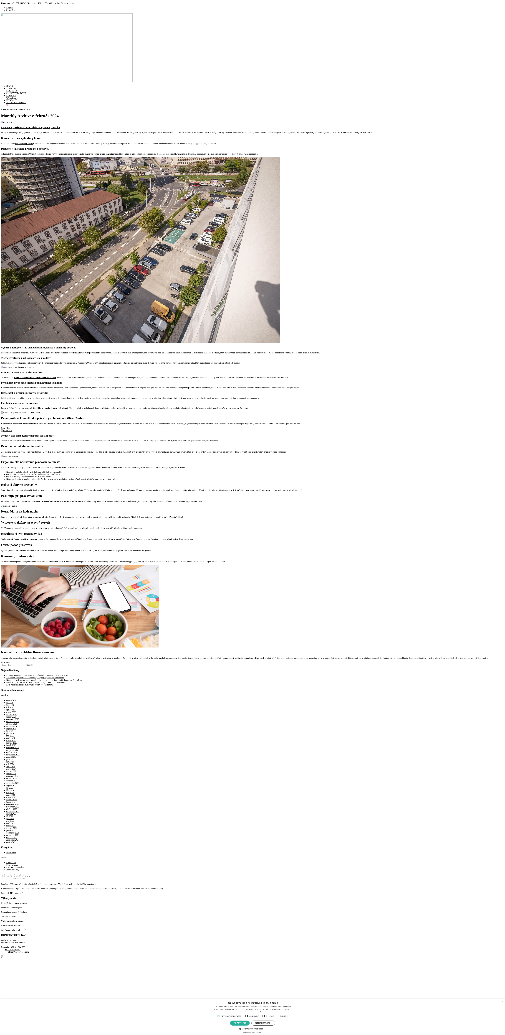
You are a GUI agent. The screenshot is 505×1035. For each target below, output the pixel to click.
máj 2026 (10, 707)
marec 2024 (11, 769)
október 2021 (11, 837)
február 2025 (11, 743)
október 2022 (11, 809)
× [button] (502, 1002)
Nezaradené (11, 852)
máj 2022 (10, 821)
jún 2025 (10, 733)
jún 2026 (10, 705)
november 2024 (12, 750)
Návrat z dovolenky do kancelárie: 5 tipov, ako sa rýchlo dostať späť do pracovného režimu (44, 680)
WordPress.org (12, 870)
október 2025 (11, 724)
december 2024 (12, 747)
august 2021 (11, 842)
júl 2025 (9, 731)
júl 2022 (9, 816)
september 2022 (12, 811)
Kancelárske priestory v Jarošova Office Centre (22, 424)
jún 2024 (10, 762)
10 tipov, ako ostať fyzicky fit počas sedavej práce (27, 435)
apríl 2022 (10, 823)
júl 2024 (9, 759)
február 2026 (11, 714)
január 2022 (11, 830)
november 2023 (12, 778)
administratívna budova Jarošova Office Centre (35, 377)
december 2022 (12, 804)
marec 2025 (11, 740)
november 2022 (12, 807)
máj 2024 (10, 764)
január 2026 (11, 717)
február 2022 (11, 828)
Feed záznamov (12, 865)
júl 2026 (9, 703)
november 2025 (12, 721)
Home (3, 109)
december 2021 (12, 833)
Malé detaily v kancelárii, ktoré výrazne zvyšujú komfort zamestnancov (35, 682)
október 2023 (11, 781)
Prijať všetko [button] (240, 1023)
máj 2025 (10, 736)
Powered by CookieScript (252, 1033)
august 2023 (11, 785)
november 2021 (12, 835)
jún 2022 (10, 818)
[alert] (252, 1017)
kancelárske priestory (24, 143)
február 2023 (11, 800)
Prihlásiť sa (11, 862)
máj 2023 (10, 792)
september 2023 (12, 783)
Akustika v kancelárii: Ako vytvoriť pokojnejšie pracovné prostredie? (35, 678)
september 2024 (12, 755)
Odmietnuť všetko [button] (263, 1023)
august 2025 (11, 729)
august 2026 (11, 700)
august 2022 (11, 814)
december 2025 (12, 719)
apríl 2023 (10, 795)
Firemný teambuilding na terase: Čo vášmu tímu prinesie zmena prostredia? (37, 675)
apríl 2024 (10, 766)
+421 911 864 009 (44, 3)
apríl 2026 (10, 710)
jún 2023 (10, 790)
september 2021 (12, 840)
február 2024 (11, 771)
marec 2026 (11, 712)
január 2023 (11, 802)
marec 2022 (11, 826)
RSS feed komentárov (15, 867)
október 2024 (11, 752)
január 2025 (11, 745)
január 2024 (11, 774)
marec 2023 (11, 797)
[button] (218, 1016)
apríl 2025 (10, 738)
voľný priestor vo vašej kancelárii (272, 452)
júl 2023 (9, 788)
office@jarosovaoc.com (65, 3)
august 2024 (11, 757)
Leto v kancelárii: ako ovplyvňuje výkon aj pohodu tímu (29, 685)
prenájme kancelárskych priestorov (451, 658)
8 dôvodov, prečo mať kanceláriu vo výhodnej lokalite (30, 127)
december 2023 (12, 776)
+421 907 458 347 (18, 3)
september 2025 (12, 726)
